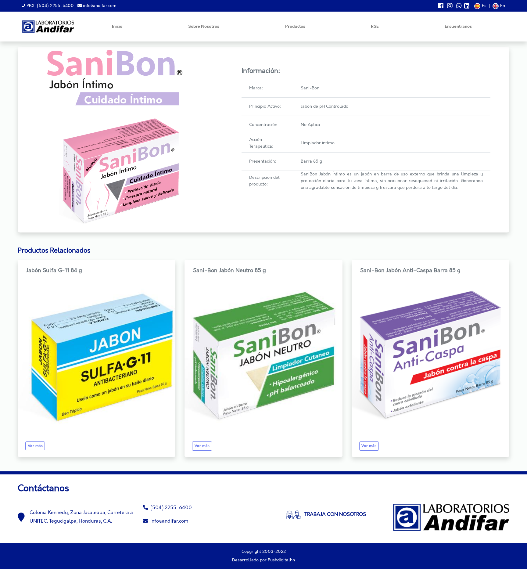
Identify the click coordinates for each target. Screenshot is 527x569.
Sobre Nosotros (203, 26)
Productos (295, 26)
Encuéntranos (458, 26)
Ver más (35, 446)
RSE (375, 26)
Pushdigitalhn (281, 560)
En (502, 5)
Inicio (117, 26)
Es (484, 5)
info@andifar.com (99, 5)
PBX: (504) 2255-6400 (49, 5)
